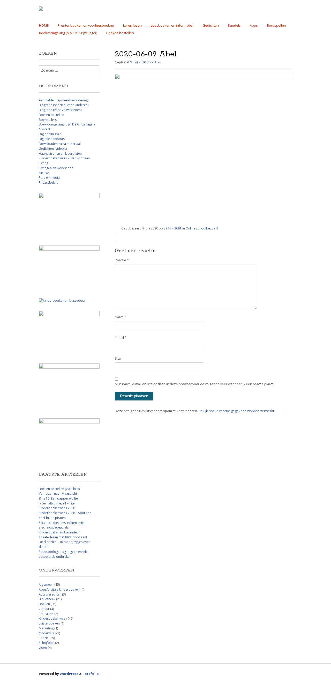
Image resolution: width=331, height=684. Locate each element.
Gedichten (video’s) (53, 148)
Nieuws (44, 173)
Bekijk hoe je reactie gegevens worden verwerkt (236, 410)
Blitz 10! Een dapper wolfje (58, 498)
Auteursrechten (50, 594)
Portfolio (90, 673)
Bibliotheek (47, 599)
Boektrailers (48, 119)
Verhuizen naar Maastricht (58, 493)
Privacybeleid (48, 182)
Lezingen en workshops (56, 168)
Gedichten (210, 25)
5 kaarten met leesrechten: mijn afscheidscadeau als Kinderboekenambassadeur (62, 527)
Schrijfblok (46, 643)
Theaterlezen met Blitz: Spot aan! (63, 537)
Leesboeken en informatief (172, 25)
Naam (120, 317)
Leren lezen (132, 25)
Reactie (122, 260)
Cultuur (44, 609)
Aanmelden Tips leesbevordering (63, 100)
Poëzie (44, 638)
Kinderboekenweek (53, 618)
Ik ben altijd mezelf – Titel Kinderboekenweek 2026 (57, 505)
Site (118, 358)
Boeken (44, 604)
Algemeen (46, 584)
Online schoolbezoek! (202, 228)
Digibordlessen (50, 134)
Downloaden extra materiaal (60, 144)
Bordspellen (276, 25)
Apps (254, 25)
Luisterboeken (49, 623)
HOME (44, 25)
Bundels (234, 25)
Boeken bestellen (120, 33)
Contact (44, 129)
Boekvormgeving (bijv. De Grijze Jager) (68, 33)
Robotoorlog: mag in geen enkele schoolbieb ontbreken (63, 554)
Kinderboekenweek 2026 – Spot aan (65, 513)
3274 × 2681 (173, 228)
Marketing (46, 628)
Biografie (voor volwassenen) (60, 110)
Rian (158, 62)
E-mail (120, 338)
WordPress (69, 673)
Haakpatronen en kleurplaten (60, 153)
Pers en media (49, 177)
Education (46, 614)
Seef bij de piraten (52, 518)
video (43, 647)
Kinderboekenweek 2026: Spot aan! (65, 158)
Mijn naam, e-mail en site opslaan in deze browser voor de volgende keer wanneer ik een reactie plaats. (194, 384)
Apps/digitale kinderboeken (59, 589)
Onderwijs (46, 633)
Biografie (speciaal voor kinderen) (63, 105)
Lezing (43, 163)
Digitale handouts (52, 139)
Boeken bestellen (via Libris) (59, 489)
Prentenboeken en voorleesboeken (86, 25)
